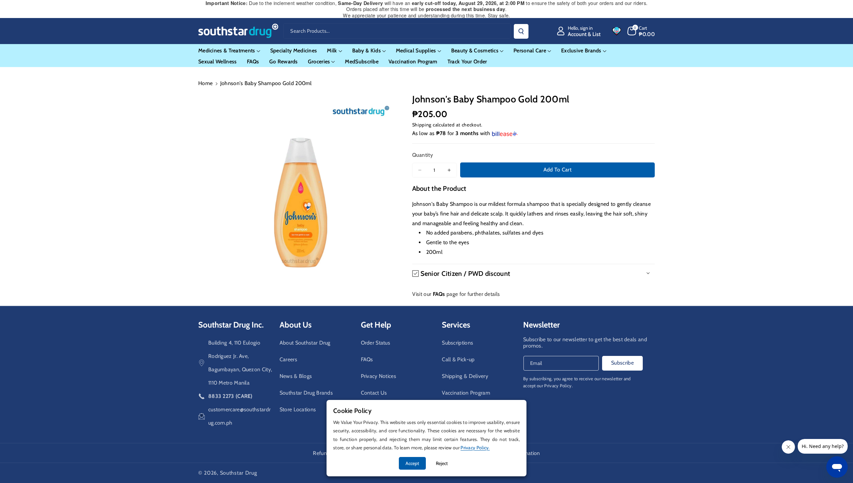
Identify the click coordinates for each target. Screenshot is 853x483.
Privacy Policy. (558, 385)
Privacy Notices (379, 376)
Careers (288, 359)
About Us (296, 325)
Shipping (422, 125)
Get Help (376, 325)
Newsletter (541, 325)
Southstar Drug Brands (306, 393)
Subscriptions (457, 343)
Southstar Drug (238, 473)
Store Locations (298, 409)
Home (205, 83)
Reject (442, 463)
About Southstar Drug (305, 343)
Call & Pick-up (458, 359)
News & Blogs (296, 376)
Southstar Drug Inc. (231, 325)
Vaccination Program (466, 393)
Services (456, 325)
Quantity (422, 155)
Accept (412, 463)
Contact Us (374, 393)
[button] (641, 31)
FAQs (367, 359)
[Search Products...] (521, 31)
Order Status (376, 343)
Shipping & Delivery (465, 376)
